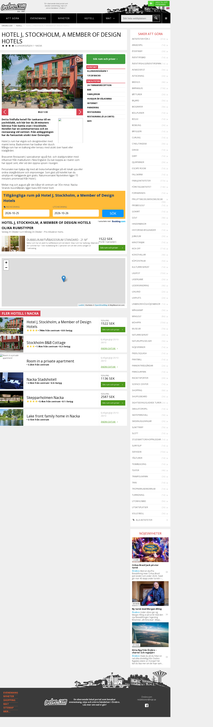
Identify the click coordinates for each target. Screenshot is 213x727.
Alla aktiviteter (143, 520)
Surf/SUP (136, 445)
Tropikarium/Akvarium (143, 488)
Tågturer (137, 458)
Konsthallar (139, 254)
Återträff (137, 51)
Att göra (12, 18)
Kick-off (136, 248)
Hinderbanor (139, 223)
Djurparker (138, 162)
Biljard (135, 100)
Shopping (137, 390)
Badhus (136, 82)
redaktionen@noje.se (146, 699)
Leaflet (81, 305)
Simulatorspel (140, 408)
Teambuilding (139, 464)
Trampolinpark (140, 476)
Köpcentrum (139, 260)
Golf (134, 217)
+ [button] (6, 262)
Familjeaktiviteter (141, 180)
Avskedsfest (138, 69)
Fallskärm (137, 174)
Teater (135, 470)
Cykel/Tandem (139, 143)
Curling (136, 137)
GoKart (136, 211)
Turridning (138, 495)
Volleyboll (138, 513)
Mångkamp (137, 310)
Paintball (137, 359)
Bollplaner (138, 112)
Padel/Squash (139, 353)
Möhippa (136, 322)
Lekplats (136, 297)
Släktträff (137, 427)
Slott (135, 433)
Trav (134, 482)
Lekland (136, 291)
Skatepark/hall (140, 415)
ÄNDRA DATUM (108, 348)
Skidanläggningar (142, 421)
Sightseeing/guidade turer (146, 402)
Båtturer (137, 94)
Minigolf (136, 316)
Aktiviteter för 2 (141, 38)
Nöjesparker (138, 347)
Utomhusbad (139, 501)
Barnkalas (137, 88)
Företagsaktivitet (141, 186)
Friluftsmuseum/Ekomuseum (147, 199)
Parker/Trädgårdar (142, 365)
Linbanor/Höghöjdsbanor (146, 304)
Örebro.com (7, 25)
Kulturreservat (140, 267)
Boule (135, 119)
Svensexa (136, 451)
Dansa (135, 149)
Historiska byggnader (144, 230)
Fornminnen (138, 193)
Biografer (137, 106)
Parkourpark (139, 371)
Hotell (89, 18)
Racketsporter (140, 378)
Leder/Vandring (140, 285)
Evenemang (38, 18)
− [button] (6, 267)
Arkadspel (137, 45)
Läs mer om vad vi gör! (94, 704)
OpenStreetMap (101, 305)
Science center (140, 384)
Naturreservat (140, 334)
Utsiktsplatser (140, 507)
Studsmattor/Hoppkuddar (146, 439)
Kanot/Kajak (138, 242)
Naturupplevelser (142, 341)
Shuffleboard (139, 396)
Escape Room (139, 168)
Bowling (136, 125)
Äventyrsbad (139, 57)
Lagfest (136, 273)
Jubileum (136, 236)
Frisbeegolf (138, 205)
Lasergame (137, 279)
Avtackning (138, 75)
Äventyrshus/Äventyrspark (146, 63)
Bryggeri (137, 131)
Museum (136, 328)
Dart (134, 156)
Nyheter (64, 18)
